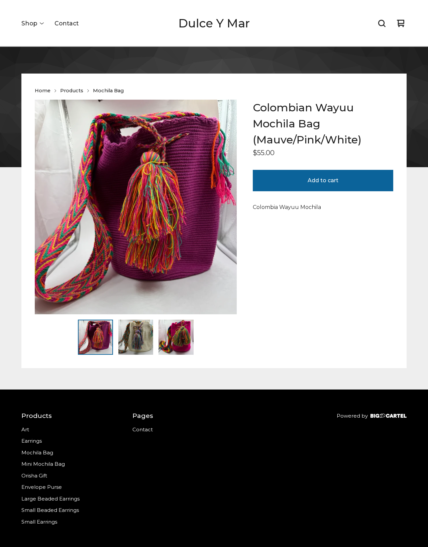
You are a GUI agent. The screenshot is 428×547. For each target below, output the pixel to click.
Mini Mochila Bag (43, 464)
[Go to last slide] (44, 207)
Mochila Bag (108, 91)
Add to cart (323, 180)
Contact (67, 23)
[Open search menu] (382, 23)
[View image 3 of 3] (176, 337)
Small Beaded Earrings (50, 510)
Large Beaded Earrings (50, 499)
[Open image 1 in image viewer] (136, 207)
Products (71, 91)
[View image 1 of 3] (95, 337)
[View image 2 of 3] (135, 337)
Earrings (31, 441)
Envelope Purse (41, 487)
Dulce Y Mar (214, 23)
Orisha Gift (34, 475)
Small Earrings (39, 522)
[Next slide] (227, 207)
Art (25, 429)
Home (42, 91)
